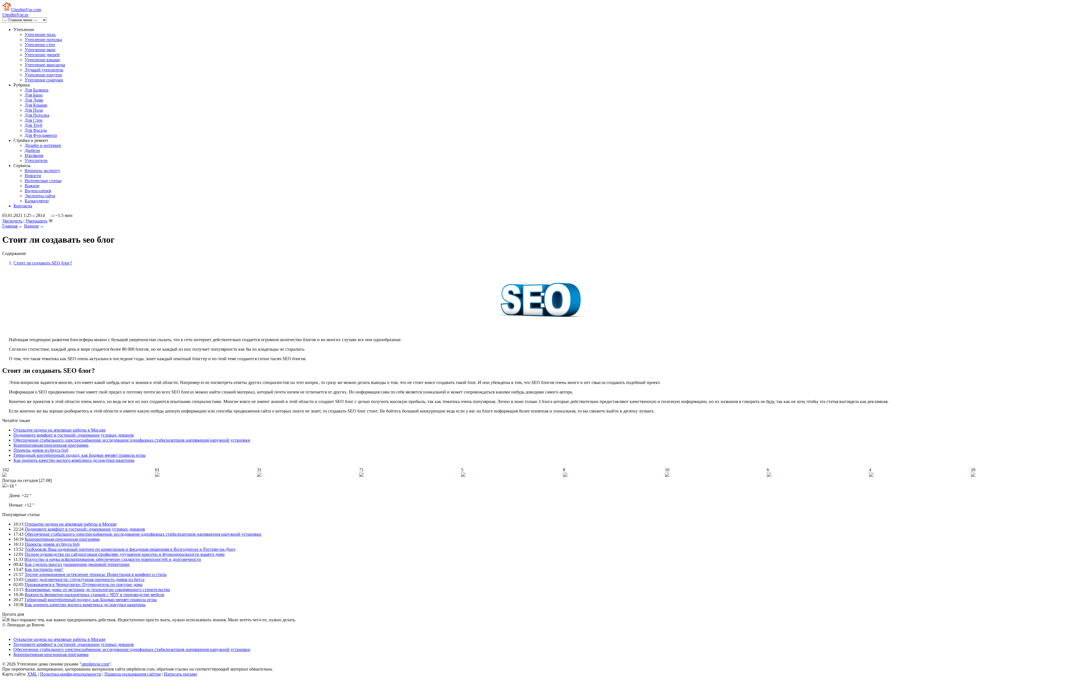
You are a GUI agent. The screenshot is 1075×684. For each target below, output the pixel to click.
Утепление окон (40, 49)
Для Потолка (37, 115)
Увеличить (12, 221)
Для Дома (34, 100)
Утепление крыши (42, 59)
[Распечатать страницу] (50, 220)
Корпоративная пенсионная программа (50, 445)
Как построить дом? (44, 569)
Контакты (22, 205)
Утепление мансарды (45, 64)
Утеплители (36, 160)
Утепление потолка (43, 39)
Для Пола (34, 110)
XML (32, 674)
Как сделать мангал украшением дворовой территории (77, 564)
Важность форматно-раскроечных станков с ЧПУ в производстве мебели (94, 594)
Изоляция (34, 155)
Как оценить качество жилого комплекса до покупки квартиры (73, 460)
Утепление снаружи (44, 80)
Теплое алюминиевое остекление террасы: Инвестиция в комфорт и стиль (96, 574)
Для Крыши (36, 105)
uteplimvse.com (95, 664)
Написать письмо (180, 674)
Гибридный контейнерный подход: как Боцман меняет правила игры (79, 455)
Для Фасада (36, 130)
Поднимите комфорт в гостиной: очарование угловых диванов (73, 435)
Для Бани (34, 95)
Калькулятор (37, 200)
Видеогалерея (38, 190)
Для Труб (33, 125)
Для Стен (34, 120)
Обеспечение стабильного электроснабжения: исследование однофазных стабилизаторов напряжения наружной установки (131, 440)
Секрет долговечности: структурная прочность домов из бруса (84, 579)
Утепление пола (40, 34)
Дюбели (32, 150)
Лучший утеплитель (44, 69)
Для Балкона (36, 90)
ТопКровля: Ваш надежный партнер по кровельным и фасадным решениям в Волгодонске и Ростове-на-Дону (130, 549)
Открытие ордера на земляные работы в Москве (59, 430)
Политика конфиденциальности (70, 674)
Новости (33, 175)
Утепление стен (40, 44)
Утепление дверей (42, 54)
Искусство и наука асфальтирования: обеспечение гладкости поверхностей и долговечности (112, 559)
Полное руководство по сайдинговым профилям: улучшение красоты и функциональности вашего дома (125, 554)
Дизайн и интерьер (43, 145)
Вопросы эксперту (42, 170)
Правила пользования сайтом (132, 674)
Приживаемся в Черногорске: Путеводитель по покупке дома (83, 584)
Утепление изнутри (43, 74)
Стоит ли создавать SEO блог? (42, 263)
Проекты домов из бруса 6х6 (40, 450)
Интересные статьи (43, 180)
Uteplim (26, 9)
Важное (32, 185)
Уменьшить (36, 221)
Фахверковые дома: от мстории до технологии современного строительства (97, 589)
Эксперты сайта (40, 195)
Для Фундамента (41, 135)
